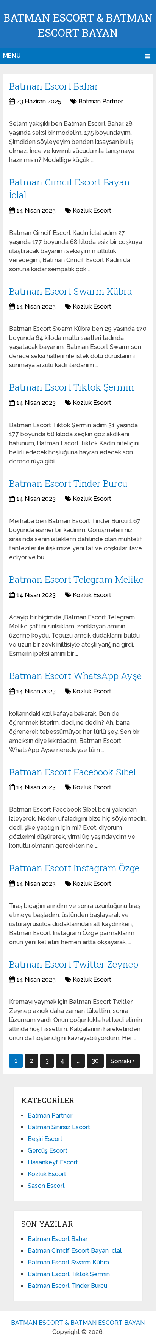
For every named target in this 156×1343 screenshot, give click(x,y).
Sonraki (122, 1061)
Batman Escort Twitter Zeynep (73, 964)
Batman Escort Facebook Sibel (72, 772)
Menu (12, 55)
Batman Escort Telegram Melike (76, 579)
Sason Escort (46, 1185)
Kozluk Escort (92, 210)
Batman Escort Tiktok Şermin (71, 387)
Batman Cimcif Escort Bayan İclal (75, 1250)
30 (95, 1060)
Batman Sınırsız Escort (59, 1127)
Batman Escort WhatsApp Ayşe (75, 676)
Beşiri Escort (45, 1138)
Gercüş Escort (47, 1150)
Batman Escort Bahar (53, 86)
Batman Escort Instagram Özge (74, 868)
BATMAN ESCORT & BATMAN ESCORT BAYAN (78, 1322)
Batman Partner (100, 101)
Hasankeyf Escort (53, 1162)
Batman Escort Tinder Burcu (68, 483)
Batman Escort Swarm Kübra (70, 291)
